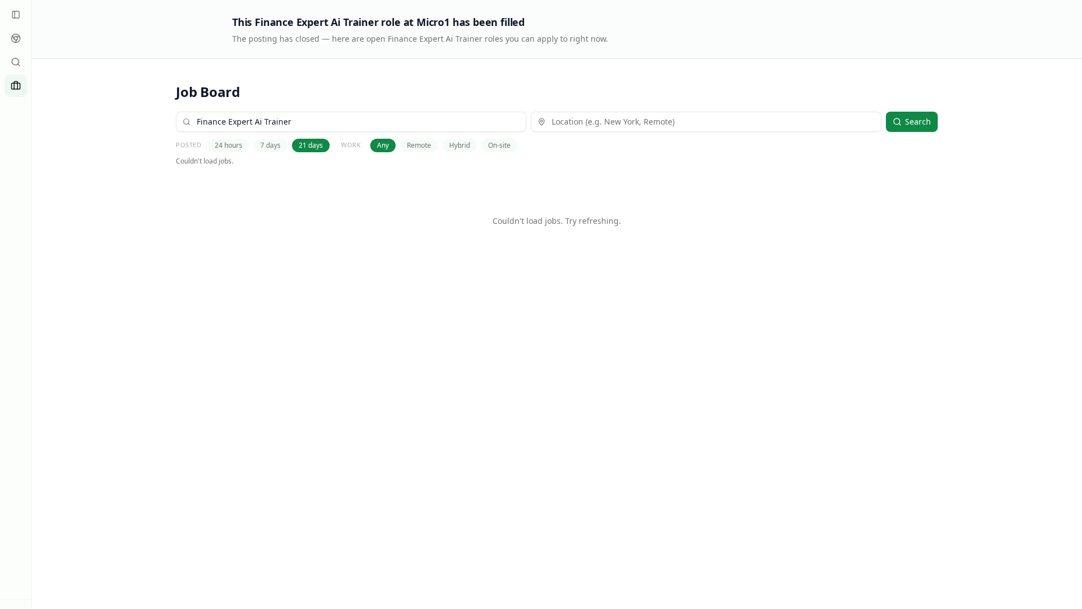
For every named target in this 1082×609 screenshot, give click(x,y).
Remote (419, 145)
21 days (311, 145)
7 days (270, 145)
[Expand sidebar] (16, 15)
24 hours (228, 145)
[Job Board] (16, 85)
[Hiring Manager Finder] (16, 62)
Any (383, 145)
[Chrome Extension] (16, 38)
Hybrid (459, 145)
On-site (499, 145)
